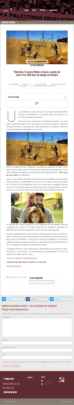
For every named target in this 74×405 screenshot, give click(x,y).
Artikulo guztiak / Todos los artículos (41, 282)
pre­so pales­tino (55, 112)
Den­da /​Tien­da (53, 10)
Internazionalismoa (61, 84)
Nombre (5, 340)
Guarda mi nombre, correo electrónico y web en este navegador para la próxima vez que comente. (37, 362)
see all (42, 262)
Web (3, 354)
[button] (65, 97)
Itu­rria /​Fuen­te (15, 266)
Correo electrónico (9, 347)
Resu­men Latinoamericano (26, 258)
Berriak (26, 10)
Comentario (6, 317)
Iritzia (34, 10)
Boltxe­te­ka (42, 10)
